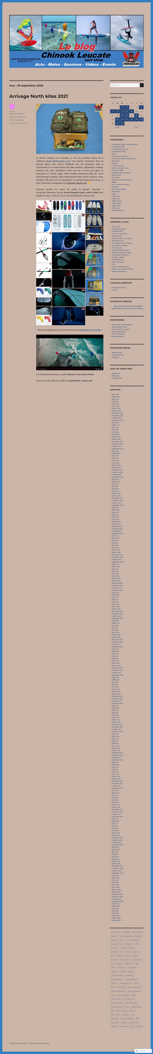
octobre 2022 (116, 503)
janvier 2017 (116, 666)
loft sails (131, 971)
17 (127, 115)
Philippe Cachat (117, 1003)
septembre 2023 (117, 477)
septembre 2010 (117, 845)
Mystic (136, 983)
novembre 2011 (117, 812)
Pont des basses (130, 1003)
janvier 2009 (116, 892)
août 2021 (115, 536)
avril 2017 (115, 659)
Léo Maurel (129, 975)
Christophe (129, 944)
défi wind (114, 952)
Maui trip (114, 983)
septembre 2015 (117, 703)
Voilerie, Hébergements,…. (121, 267)
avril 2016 (115, 687)
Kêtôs (113, 967)
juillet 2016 (116, 680)
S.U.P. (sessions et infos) (120, 185)
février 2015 (116, 720)
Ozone (113, 995)
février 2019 (116, 607)
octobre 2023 (116, 475)
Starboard (114, 1019)
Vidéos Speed (116, 203)
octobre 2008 (116, 899)
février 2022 (116, 522)
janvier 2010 (116, 864)
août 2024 (115, 451)
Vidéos (114, 194)
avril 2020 (115, 574)
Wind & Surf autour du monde (122, 269)
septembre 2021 (117, 534)
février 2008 (116, 918)
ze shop (114, 290)
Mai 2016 (115, 684)
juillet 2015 (116, 708)
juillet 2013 (116, 765)
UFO (113, 264)
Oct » (137, 127)
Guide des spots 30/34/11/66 (122, 238)
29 (117, 123)
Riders (114, 182)
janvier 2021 (116, 552)
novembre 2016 (117, 670)
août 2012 (115, 791)
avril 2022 (115, 517)
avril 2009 (115, 885)
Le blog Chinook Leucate (18, 1043)
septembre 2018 (117, 618)
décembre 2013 (117, 753)
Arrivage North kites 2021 (38, 96)
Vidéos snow (116, 201)
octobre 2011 (116, 814)
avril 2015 (115, 715)
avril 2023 (115, 489)
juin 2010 (115, 852)
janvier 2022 (116, 524)
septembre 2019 (117, 590)
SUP (137, 1019)
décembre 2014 (117, 725)
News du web (116, 175)
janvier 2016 (116, 694)
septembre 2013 (117, 760)
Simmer (133, 1011)
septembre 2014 (117, 732)
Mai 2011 (115, 826)
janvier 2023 (116, 496)
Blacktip (138, 936)
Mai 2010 (115, 854)
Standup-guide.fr (118, 257)
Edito (114, 154)
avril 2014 (115, 743)
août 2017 (115, 649)
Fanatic (128, 952)
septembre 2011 (117, 817)
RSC (117, 1011)
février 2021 (116, 550)
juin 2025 (115, 427)
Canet (122, 940)
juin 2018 (115, 625)
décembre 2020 (117, 555)
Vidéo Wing (116, 192)
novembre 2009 (117, 868)
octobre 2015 (116, 701)
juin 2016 (115, 682)
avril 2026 (115, 404)
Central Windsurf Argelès (121, 329)
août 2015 (115, 706)
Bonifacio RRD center (119, 327)
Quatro (126, 1007)
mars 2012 (115, 802)
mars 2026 (116, 406)
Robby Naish (136, 1007)
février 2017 (116, 663)
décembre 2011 (117, 809)
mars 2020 (116, 576)
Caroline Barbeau (133, 940)
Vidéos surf (116, 208)
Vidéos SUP (116, 206)
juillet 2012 (116, 793)
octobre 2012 (116, 786)
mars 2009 (116, 887)
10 (127, 111)
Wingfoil (139, 1026)
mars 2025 (116, 434)
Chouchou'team (117, 944)
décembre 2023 (117, 470)
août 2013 (115, 762)
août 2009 (115, 875)
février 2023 (116, 493)
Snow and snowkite (119, 189)
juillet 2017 (116, 651)
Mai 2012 (115, 798)
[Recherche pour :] (125, 85)
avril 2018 (115, 630)
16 (122, 115)
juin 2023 (115, 484)
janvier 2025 (116, 439)
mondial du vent (126, 983)
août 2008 (115, 904)
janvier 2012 (116, 807)
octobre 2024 (116, 446)
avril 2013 (115, 772)
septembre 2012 (117, 788)
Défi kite (132, 948)
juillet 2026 (116, 397)
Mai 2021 (115, 543)
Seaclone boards (118, 336)
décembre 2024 (117, 442)
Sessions (115, 187)
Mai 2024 (115, 458)
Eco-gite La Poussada (119, 234)
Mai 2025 (115, 430)
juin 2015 (115, 710)
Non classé (116, 177)
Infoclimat (115, 374)
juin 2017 (115, 654)
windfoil (114, 1026)
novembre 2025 (117, 416)
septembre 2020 (117, 562)
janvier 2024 (116, 467)
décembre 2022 (117, 498)
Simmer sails (115, 1015)
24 (127, 119)
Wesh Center (133, 1022)
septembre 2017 (117, 647)
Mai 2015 (115, 713)
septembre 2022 (117, 505)
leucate (123, 971)
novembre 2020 (117, 557)
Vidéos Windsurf (118, 210)
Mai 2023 (115, 486)
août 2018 (115, 621)
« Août (116, 127)
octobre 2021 (116, 531)
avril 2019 (115, 602)
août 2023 (115, 479)
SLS (132, 1015)
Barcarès (114, 936)
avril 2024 (115, 460)
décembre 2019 (117, 583)
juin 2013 (115, 767)
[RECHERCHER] (142, 85)
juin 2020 (115, 569)
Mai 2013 (115, 769)
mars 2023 (115, 491)
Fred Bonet (119, 956)
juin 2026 (115, 399)
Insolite (114, 163)
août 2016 (115, 677)
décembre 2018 (117, 611)
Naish (113, 987)
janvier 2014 (116, 750)
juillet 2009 (116, 878)
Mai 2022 (115, 515)
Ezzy (121, 952)
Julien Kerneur (136, 960)
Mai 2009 (115, 883)
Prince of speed (116, 1007)
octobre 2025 (116, 418)
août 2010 (115, 847)
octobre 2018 (116, 616)
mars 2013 (115, 774)
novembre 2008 (117, 897)
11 (131, 111)
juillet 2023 (116, 482)
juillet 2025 (116, 425)
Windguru (115, 357)
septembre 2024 (117, 449)
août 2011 (115, 819)
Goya (127, 956)
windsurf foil (123, 1026)
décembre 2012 (117, 781)
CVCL (137, 944)
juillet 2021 (116, 538)
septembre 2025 (117, 420)
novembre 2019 (117, 585)
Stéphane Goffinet (127, 1019)
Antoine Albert (137, 932)
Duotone (123, 948)
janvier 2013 (116, 779)
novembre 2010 (117, 840)
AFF (112, 932)
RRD (112, 1011)
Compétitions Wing (119, 151)
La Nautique (131, 967)
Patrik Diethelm (129, 999)
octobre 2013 (116, 758)
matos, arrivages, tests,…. (121, 168)
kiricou (11, 111)
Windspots (116, 376)
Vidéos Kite (116, 199)
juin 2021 (115, 541)
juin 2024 (115, 456)
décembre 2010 (117, 838)
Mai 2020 (115, 571)
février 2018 (116, 635)
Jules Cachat (124, 960)
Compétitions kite (118, 147)
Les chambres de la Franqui (121, 243)
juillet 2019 (116, 595)
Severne (124, 1011)
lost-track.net (117, 248)
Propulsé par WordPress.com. (39, 1043)
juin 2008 (115, 908)
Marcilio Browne (117, 979)
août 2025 (115, 423)
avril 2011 (115, 828)
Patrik (133, 995)
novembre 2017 (117, 642)
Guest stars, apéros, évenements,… (124, 159)
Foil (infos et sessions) (120, 156)
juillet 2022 (116, 510)
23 (122, 119)
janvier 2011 (116, 835)
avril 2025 (115, 432)
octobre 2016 (116, 673)
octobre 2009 (116, 871)
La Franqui (121, 967)
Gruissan (135, 956)
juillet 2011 (115, 821)
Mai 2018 (115, 628)
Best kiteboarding (126, 936)
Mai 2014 (115, 741)
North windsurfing (134, 991)
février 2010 (116, 861)
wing (132, 1026)
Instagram (84, 330)
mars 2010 (115, 859)
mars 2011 (115, 831)
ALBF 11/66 (116, 227)
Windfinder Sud (117, 355)
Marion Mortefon (131, 979)
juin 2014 (115, 739)
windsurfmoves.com (119, 271)
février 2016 (116, 692)
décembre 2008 (117, 894)
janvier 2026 (116, 411)
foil (112, 956)
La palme (114, 971)
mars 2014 (115, 746)
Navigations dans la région (121, 173)
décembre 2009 (117, 866)
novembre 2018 (117, 614)
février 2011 (116, 833)
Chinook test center (119, 288)
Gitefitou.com (117, 236)
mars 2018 (115, 633)
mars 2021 (115, 548)
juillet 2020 (116, 567)
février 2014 (116, 748)
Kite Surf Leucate (118, 241)
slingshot (126, 1015)
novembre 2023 (117, 472)
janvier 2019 (116, 609)
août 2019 (115, 592)
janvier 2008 (116, 920)
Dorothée (114, 948)
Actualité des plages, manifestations (125, 144)
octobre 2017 (116, 644)
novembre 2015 (117, 699)
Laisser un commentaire (18, 123)
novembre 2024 (117, 444)
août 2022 (115, 508)
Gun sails (114, 960)
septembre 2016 (117, 675)
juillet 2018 (116, 623)
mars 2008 (116, 916)
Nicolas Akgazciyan (135, 987)
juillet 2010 (116, 850)
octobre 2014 (116, 729)
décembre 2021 (117, 526)
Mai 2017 (115, 656)
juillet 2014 (116, 736)
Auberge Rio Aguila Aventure (122, 325)
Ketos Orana (129, 964)
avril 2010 (115, 857)
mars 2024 (116, 463)
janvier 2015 (116, 722)
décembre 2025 (117, 413)
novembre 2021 (117, 529)
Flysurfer (136, 952)
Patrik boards (116, 999)
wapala (124, 1022)
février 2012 (116, 805)
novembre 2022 (117, 501)
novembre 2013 (117, 755)
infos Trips (116, 161)
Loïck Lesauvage (117, 975)
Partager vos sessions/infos (122, 180)
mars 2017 (115, 661)
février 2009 (116, 890)
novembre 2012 (117, 783)
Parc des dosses (123, 995)
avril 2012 (115, 800)
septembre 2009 (118, 873)
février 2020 (116, 578)
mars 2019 (115, 604)
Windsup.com (117, 378)
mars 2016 (115, 689)
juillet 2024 (116, 453)
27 (141, 119)
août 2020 (115, 564)
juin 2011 (115, 824)
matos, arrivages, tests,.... (18, 117)
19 (136, 115)
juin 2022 (115, 512)
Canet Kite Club (117, 231)
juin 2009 (115, 880)
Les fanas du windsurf (120, 245)
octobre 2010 (116, 842)
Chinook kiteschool (119, 332)
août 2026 (115, 394)
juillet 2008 (116, 906)
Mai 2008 (115, 911)
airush (118, 932)
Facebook (96, 330)
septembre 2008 (117, 901)
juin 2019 (115, 597)
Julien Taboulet (116, 964)
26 (136, 119)
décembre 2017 (117, 640)
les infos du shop (118, 166)
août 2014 (115, 734)
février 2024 (116, 465)
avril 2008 (115, 913)
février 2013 (116, 776)
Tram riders (115, 1022)
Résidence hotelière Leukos (121, 253)
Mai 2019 (115, 600)
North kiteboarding (16, 120)
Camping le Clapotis (119, 229)
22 (117, 119)
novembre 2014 (117, 727)
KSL (137, 964)
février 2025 (116, 437)
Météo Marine (117, 353)
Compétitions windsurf (120, 149)
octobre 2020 (116, 559)
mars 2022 (116, 519)
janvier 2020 (116, 581)
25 (132, 119)
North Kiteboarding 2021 (58, 161)
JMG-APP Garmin (118, 334)
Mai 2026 (115, 401)
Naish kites (121, 987)
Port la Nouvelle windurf (120, 250)
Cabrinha (114, 940)
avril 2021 (115, 545)
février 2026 (116, 409)
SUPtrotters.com (118, 260)
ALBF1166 (126, 932)
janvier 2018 (116, 637)
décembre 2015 (117, 696)
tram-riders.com (118, 262)
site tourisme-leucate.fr (120, 255)
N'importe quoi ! (118, 170)
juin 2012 (115, 795)
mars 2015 (115, 717)
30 (122, 123)
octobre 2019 (116, 588)
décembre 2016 (117, 668)
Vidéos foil (115, 196)
